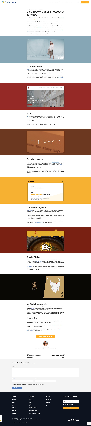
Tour (13, 404)
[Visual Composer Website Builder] (9, 2)
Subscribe (71, 407)
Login (78, 1)
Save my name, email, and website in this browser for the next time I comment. (28, 384)
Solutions (67, 1)
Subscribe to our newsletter (69, 404)
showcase (62, 17)
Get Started (14, 399)
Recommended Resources (33, 410)
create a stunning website (58, 325)
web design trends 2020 (38, 222)
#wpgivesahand (38, 419)
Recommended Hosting (33, 412)
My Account (14, 413)
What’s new (14, 407)
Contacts (48, 405)
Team (47, 404)
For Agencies (14, 412)
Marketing (14, 410)
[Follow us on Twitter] (71, 420)
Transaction (30, 210)
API (29, 405)
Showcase (42, 9)
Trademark (48, 402)
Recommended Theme (33, 408)
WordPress (20, 419)
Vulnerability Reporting (33, 407)
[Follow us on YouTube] (76, 420)
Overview (61, 1)
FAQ (30, 402)
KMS (27, 116)
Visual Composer (26, 419)
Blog (72, 1)
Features (50, 1)
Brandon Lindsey (55, 161)
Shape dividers (29, 266)
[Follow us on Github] (78, 420)
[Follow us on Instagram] (73, 420)
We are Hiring (48, 399)
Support (30, 404)
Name (13, 378)
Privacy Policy (19, 422)
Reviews (13, 405)
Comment (14, 366)
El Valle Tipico (39, 261)
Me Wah (32, 308)
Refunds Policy (24, 422)
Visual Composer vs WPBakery (34, 413)
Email (36, 378)
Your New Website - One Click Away (45, 336)
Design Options (61, 77)
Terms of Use (14, 422)
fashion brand (30, 69)
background (39, 27)
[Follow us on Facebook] (69, 420)
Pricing (56, 1)
